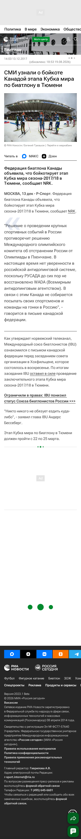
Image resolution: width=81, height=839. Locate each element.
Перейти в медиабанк (59, 145)
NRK (71, 211)
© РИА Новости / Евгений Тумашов (24, 145)
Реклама (34, 685)
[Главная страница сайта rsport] (25, 39)
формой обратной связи (43, 785)
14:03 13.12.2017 (15, 58)
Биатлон (54, 678)
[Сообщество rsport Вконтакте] (44, 654)
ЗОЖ (67, 678)
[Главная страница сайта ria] (4, 39)
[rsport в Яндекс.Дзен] (28, 654)
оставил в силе (42, 373)
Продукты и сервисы (60, 685)
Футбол (9, 678)
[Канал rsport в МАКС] (12, 654)
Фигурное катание (31, 678)
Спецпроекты (14, 685)
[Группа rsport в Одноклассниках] (61, 654)
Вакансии (11, 702)
